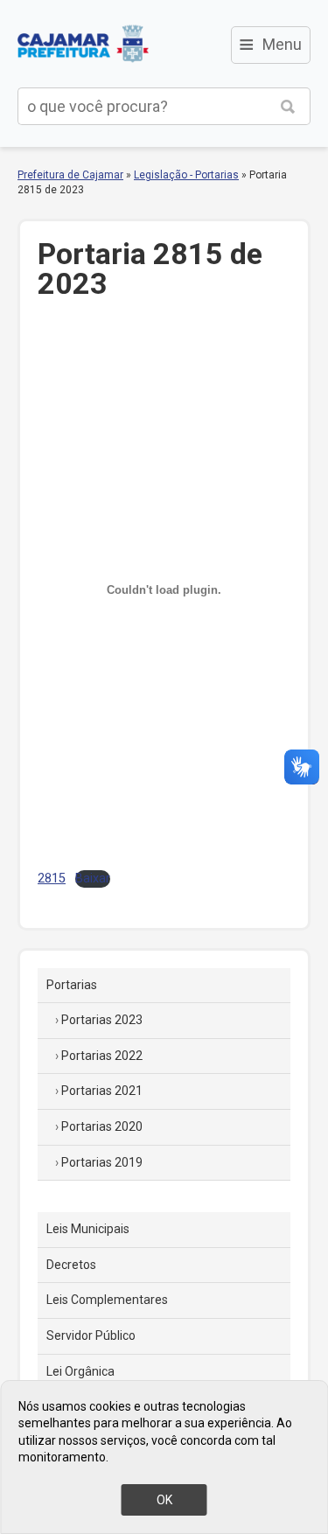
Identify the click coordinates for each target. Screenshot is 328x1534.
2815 (52, 878)
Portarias (71, 985)
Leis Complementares (107, 1300)
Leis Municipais (87, 1229)
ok (164, 1500)
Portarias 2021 (102, 1091)
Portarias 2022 (102, 1056)
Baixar (92, 878)
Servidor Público (91, 1335)
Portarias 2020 (102, 1126)
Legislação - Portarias (186, 175)
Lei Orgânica (80, 1371)
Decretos (71, 1265)
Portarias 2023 (102, 1020)
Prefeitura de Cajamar (83, 43)
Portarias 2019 (102, 1162)
